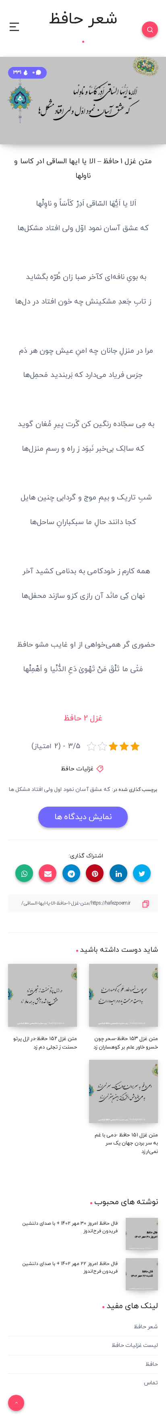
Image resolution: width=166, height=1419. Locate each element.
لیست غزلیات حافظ (135, 1345)
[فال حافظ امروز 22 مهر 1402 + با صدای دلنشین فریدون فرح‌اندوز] (142, 1274)
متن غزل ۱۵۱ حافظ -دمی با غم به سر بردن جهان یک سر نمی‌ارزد (126, 1144)
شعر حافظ (83, 20)
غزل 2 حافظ (83, 718)
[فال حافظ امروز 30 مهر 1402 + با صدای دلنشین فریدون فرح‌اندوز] (142, 1234)
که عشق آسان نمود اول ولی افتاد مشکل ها (59, 789)
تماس (151, 1383)
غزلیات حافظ (77, 769)
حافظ (151, 1364)
